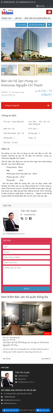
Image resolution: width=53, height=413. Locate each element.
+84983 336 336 (8, 2)
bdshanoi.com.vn (10, 403)
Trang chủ (6, 18)
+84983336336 (23, 376)
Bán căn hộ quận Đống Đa (37, 18)
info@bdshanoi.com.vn (26, 2)
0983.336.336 (44, 410)
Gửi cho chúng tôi (38, 25)
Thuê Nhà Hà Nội (11, 410)
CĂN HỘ (17, 18)
